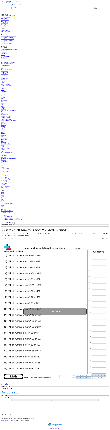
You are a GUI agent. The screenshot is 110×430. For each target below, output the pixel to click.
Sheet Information (104, 239)
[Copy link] (13, 223)
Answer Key (19, 393)
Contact (11, 420)
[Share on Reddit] (9, 223)
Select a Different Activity (8, 239)
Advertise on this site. (55, 428)
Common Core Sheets (6, 2)
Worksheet (9, 393)
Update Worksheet (55, 400)
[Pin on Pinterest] (7, 223)
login (2, 9)
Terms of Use (3, 420)
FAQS (7, 420)
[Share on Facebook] (6, 223)
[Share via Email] (11, 223)
